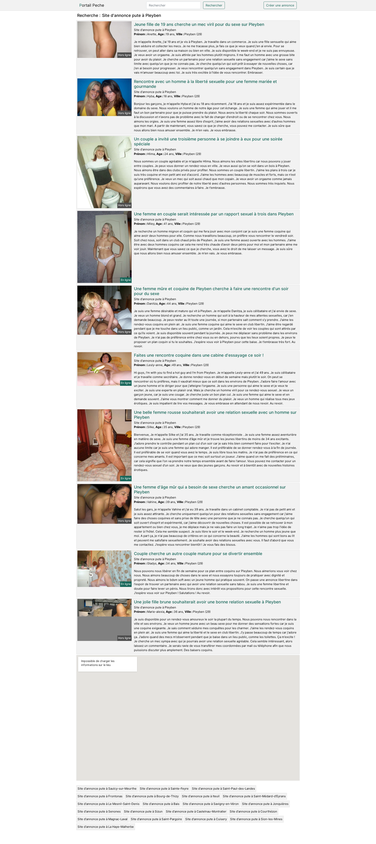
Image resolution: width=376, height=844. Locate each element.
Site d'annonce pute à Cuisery (206, 819)
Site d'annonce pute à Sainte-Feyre (164, 788)
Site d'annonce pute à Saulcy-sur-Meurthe (107, 788)
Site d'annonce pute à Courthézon (253, 811)
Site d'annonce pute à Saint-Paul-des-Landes (223, 788)
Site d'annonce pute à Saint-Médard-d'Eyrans (254, 796)
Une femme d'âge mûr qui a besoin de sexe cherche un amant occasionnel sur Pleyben (210, 489)
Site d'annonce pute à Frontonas (100, 796)
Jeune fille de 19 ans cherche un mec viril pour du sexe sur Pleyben (199, 24)
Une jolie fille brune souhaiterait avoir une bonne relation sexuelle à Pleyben (207, 601)
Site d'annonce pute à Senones (99, 811)
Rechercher (214, 5)
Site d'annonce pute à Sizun (143, 811)
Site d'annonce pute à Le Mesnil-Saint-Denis (108, 804)
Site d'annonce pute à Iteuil (201, 796)
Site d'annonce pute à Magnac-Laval (102, 819)
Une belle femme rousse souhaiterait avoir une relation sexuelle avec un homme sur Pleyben (215, 415)
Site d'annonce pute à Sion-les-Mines (256, 819)
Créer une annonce (280, 5)
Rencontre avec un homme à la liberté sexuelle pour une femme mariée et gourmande (205, 84)
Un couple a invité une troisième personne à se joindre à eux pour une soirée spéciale (208, 141)
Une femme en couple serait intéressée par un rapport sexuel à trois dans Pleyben (214, 213)
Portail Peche (91, 5)
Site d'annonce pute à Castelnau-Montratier (196, 811)
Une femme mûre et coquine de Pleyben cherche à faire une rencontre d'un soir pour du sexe (211, 291)
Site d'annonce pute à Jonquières (265, 804)
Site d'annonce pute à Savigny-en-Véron (211, 804)
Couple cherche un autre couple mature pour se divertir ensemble (198, 553)
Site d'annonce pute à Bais (161, 804)
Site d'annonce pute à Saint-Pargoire (156, 819)
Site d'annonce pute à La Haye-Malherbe (106, 827)
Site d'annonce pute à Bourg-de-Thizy (152, 796)
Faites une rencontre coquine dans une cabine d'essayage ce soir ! (199, 355)
